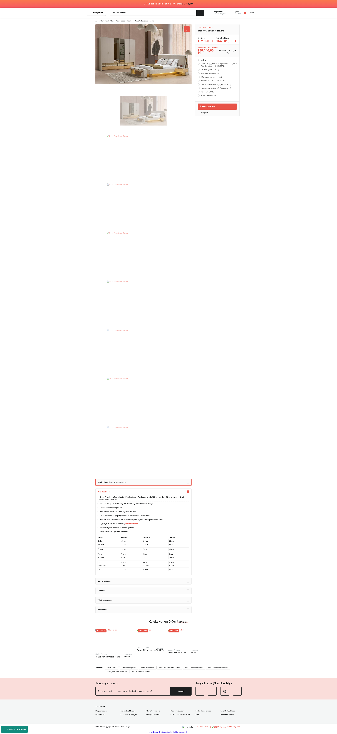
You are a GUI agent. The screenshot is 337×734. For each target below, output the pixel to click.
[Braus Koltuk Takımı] (183, 638)
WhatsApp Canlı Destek (16, 729)
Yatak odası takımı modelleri (169, 668)
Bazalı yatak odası (147, 668)
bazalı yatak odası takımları (218, 668)
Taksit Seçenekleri (105, 600)
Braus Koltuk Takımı (177, 653)
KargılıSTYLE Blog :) (227, 711)
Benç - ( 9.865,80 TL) (208, 96)
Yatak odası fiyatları (129, 668)
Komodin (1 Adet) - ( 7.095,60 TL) (213, 81)
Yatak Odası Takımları (205, 27)
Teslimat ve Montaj (127, 711)
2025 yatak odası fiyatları (141, 672)
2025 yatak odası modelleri (117, 672)
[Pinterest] (224, 691)
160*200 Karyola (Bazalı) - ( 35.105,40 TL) (216, 84)
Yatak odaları (112, 668)
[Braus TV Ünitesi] (150, 637)
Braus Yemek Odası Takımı (107, 657)
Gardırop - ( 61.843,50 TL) (210, 70)
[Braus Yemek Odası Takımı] (114, 640)
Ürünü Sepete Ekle (207, 106)
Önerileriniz (102, 610)
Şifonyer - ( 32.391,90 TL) (210, 73)
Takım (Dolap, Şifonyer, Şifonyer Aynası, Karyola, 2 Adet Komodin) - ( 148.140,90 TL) (219, 65)
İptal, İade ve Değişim (128, 715)
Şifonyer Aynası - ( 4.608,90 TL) (212, 77)
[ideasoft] (154, 732)
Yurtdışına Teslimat (152, 715)
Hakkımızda (100, 715)
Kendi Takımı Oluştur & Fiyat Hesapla (112, 482)
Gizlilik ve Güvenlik (177, 711)
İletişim (198, 715)
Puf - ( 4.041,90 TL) (207, 92)
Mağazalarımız (100, 711)
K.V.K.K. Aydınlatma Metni (180, 715)
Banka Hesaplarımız (203, 711)
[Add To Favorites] (187, 29)
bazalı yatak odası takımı (194, 668)
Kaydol (181, 691)
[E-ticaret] (168, 732)
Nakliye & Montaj (104, 581)
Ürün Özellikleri (104, 492)
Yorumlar (101, 591)
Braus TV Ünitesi (144, 650)
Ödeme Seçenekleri (152, 711)
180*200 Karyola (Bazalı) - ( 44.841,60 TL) (216, 88)
